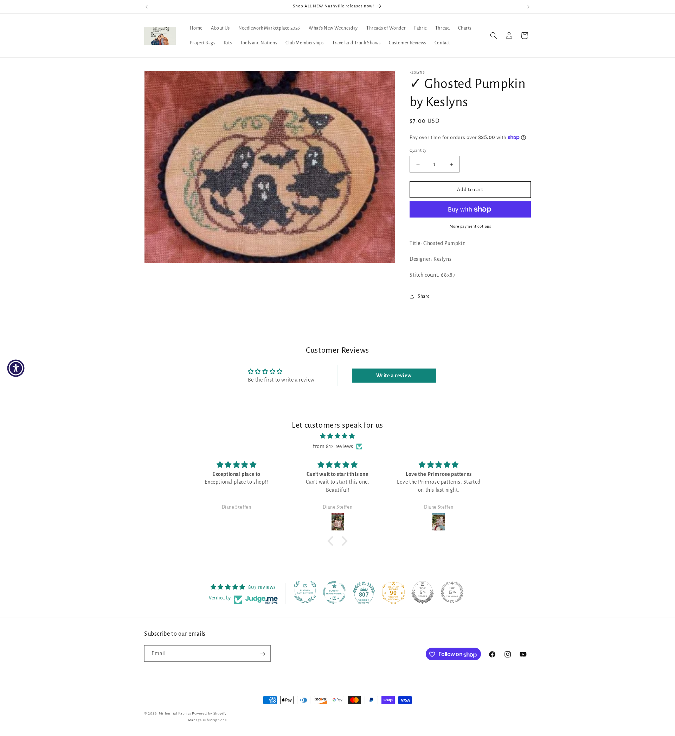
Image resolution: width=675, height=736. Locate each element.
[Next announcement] (528, 6)
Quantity (418, 150)
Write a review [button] (393, 375)
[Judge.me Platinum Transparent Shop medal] (334, 592)
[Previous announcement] (146, 6)
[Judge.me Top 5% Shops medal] (422, 592)
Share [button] (424, 296)
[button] (493, 35)
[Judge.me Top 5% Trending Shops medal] (452, 592)
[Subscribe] (262, 654)
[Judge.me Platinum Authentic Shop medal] (305, 592)
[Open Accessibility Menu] (16, 368)
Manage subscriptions (207, 720)
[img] (337, 436)
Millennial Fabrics (175, 713)
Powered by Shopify (209, 713)
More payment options (470, 226)
